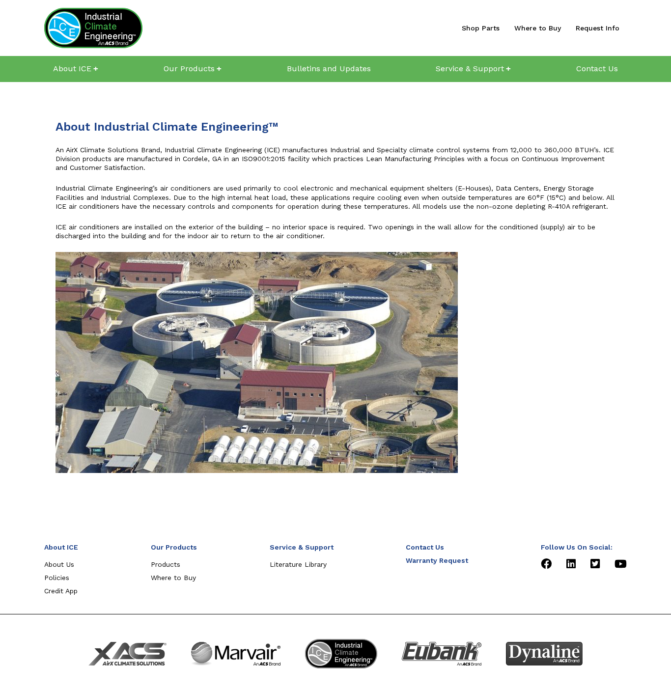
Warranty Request (437, 560)
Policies (56, 578)
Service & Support (470, 68)
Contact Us (597, 68)
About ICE (72, 68)
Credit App (61, 591)
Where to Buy (537, 28)
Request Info (597, 28)
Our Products (189, 68)
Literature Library (298, 564)
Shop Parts (481, 28)
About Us (59, 564)
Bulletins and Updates (329, 68)
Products (165, 564)
